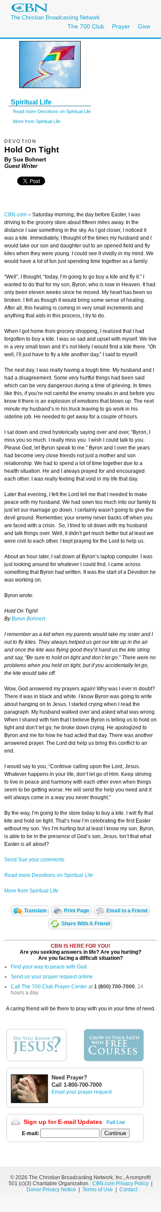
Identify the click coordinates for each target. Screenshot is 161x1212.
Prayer (121, 26)
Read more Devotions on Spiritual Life (52, 111)
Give (144, 26)
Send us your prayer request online (52, 977)
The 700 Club (85, 26)
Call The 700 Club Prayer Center (49, 987)
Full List (115, 1122)
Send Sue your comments (34, 860)
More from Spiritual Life (37, 121)
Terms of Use (98, 1190)
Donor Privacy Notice (51, 1190)
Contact (128, 1190)
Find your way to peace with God (49, 967)
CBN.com (15, 215)
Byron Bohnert (28, 619)
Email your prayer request (82, 1092)
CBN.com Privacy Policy (120, 1183)
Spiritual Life (31, 102)
